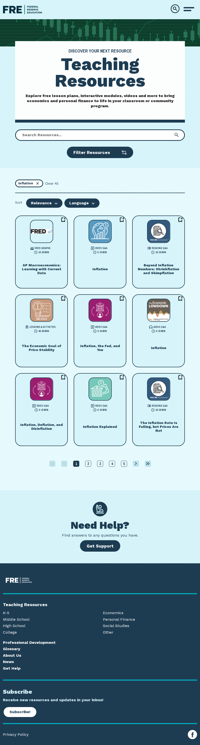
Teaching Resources (25, 605)
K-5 (6, 613)
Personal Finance (119, 619)
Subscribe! (20, 711)
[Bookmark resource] (63, 220)
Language (79, 203)
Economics (113, 613)
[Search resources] (176, 135)
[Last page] (148, 464)
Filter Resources (91, 152)
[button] (175, 8)
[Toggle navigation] (189, 9)
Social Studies (116, 626)
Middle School (16, 619)
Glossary (11, 649)
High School (14, 626)
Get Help (11, 668)
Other (108, 632)
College (10, 632)
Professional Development (29, 643)
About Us (12, 655)
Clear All (52, 183)
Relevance (41, 203)
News (8, 662)
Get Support (100, 545)
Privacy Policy (16, 734)
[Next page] (136, 464)
